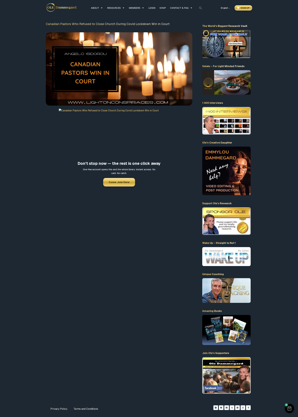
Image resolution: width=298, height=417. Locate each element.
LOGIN (151, 7)
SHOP (163, 7)
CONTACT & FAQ (179, 7)
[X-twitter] (232, 407)
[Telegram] (215, 407)
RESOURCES (114, 7)
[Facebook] (221, 407)
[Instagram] (243, 407)
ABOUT (95, 7)
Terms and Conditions (86, 408)
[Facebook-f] (248, 407)
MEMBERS (134, 7)
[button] (200, 7)
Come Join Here (119, 182)
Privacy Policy (58, 408)
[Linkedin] (237, 407)
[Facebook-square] (226, 407)
